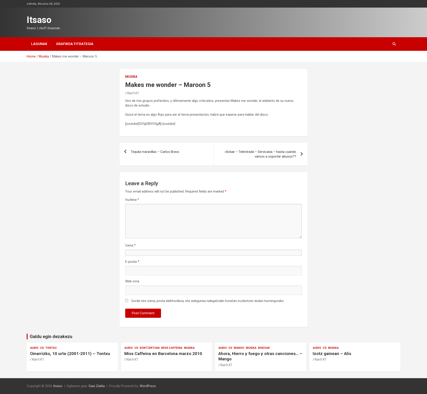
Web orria (132, 281)
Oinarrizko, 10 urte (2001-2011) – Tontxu (70, 353)
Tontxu (50, 347)
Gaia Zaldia (97, 386)
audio (34, 347)
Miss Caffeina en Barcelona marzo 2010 (163, 353)
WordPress (148, 386)
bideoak (264, 347)
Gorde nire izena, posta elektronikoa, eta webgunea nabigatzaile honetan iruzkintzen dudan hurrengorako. (207, 301)
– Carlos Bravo (155, 152)
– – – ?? (260, 154)
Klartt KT (133, 93)
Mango (239, 347)
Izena (130, 245)
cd (42, 347)
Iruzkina (132, 200)
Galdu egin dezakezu (51, 336)
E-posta (132, 262)
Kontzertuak (150, 347)
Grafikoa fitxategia (74, 44)
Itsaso (39, 20)
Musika (131, 76)
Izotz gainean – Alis (332, 353)
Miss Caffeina (171, 347)
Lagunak (39, 44)
